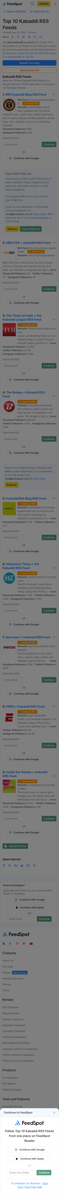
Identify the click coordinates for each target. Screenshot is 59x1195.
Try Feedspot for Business (25, 1183)
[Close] (54, 1112)
